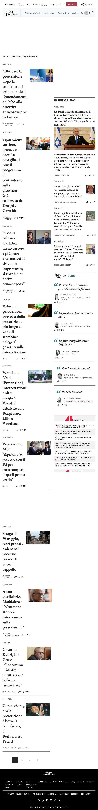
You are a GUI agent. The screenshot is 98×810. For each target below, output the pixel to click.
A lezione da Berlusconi (76, 368)
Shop (52, 4)
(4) (94, 235)
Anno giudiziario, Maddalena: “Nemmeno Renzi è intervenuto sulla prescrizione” (13, 609)
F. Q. (5, 359)
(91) (94, 265)
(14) (94, 202)
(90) (22, 576)
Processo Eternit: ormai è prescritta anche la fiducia (74, 287)
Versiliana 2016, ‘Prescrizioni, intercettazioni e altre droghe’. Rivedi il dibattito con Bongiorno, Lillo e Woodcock (14, 398)
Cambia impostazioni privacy (31, 784)
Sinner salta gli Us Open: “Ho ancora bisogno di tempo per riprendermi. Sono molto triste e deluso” (68, 191)
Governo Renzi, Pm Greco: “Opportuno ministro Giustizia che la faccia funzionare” (13, 667)
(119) (22, 218)
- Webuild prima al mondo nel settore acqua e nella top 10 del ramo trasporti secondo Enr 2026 (73, 464)
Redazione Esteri (63, 176)
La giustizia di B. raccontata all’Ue (75, 315)
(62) (23, 291)
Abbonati (71, 4)
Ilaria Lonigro (7, 577)
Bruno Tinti (67, 324)
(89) (23, 486)
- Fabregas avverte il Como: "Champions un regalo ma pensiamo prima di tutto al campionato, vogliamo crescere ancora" (72, 445)
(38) (62, 330)
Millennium (35, 4)
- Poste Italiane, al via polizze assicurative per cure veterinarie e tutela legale (73, 458)
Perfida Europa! (72, 392)
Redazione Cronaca (64, 235)
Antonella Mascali (70, 351)
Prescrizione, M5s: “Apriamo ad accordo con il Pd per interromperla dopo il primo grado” (14, 461)
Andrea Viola (68, 295)
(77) (25, 358)
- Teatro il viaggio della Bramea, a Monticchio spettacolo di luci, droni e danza (73, 432)
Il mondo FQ (59, 4)
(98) (26, 124)
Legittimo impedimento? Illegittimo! (73, 342)
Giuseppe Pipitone (8, 124)
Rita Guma (69, 375)
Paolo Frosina (7, 218)
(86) (26, 748)
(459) (27, 691)
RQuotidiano (9, 692)
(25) (62, 302)
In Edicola (21, 4)
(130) (93, 175)
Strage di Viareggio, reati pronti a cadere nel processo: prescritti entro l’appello (13, 551)
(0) (25, 430)
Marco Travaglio (72, 399)
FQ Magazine (44, 4)
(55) (65, 405)
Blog (28, 4)
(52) (62, 357)
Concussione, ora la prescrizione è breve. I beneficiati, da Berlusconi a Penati (13, 723)
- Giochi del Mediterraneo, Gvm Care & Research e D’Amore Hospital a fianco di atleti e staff (74, 426)
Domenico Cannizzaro (65, 202)
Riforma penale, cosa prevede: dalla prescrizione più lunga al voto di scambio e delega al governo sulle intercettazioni (14, 329)
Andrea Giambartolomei (11, 635)
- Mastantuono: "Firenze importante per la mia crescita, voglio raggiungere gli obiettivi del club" (73, 452)
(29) (65, 381)
